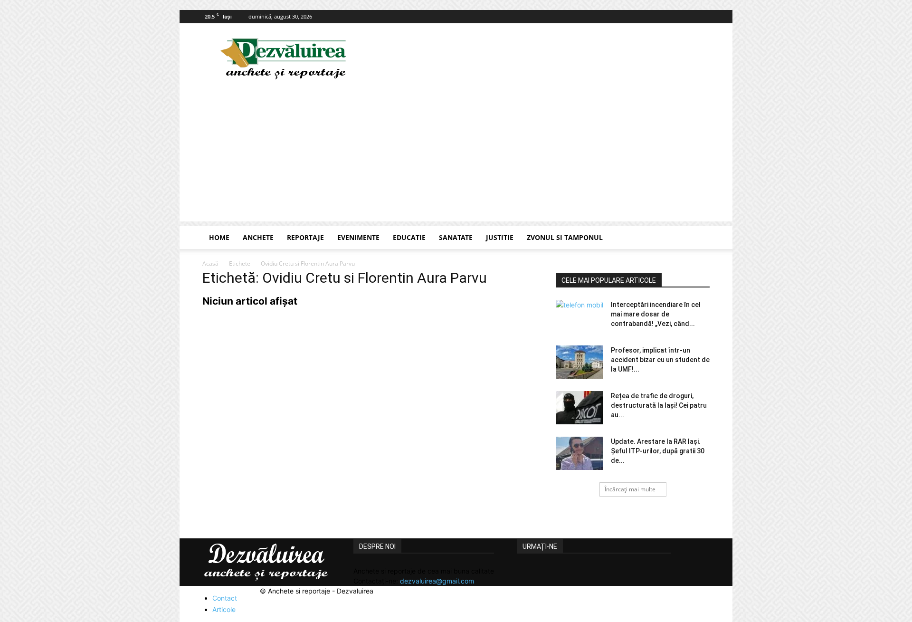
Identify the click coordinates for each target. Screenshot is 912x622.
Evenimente (358, 237)
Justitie (499, 237)
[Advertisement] (456, 154)
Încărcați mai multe (630, 489)
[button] (698, 238)
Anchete (258, 237)
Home (219, 237)
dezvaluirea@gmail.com (437, 581)
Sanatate (456, 237)
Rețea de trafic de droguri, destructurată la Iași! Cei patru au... (659, 405)
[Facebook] (702, 16)
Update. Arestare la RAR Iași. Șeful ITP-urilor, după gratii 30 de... (657, 451)
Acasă (210, 263)
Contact (224, 598)
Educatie (409, 237)
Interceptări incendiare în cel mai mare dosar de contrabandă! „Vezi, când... (656, 314)
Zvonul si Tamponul (565, 237)
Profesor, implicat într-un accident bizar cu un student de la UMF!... (660, 359)
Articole (224, 609)
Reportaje (305, 237)
